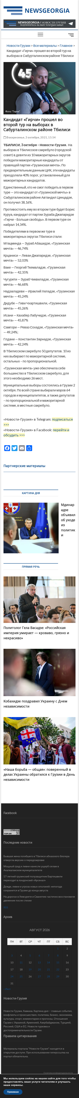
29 (57, 976)
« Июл (6, 988)
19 (30, 969)
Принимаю (13, 1091)
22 (57, 969)
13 (39, 962)
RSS (5, 907)
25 (21, 976)
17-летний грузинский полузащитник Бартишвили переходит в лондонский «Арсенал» (32, 878)
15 (57, 962)
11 (21, 962)
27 (39, 976)
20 (39, 969)
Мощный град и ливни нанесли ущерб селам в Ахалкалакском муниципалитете (31, 868)
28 (48, 976)
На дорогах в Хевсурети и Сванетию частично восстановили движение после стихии (39, 898)
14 (48, 962)
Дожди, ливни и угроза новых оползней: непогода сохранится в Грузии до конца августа (32, 888)
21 (48, 969)
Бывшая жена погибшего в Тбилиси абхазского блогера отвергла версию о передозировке (36, 858)
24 (11, 976)
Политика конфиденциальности (58, 1073)
